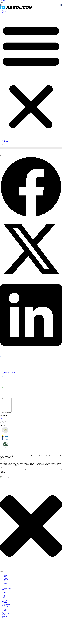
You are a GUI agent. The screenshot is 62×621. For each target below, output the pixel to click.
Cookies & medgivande (5, 613)
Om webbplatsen (4, 611)
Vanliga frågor (6, 596)
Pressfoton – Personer (5, 150)
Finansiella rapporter (6, 586)
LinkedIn (3, 619)
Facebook (3, 614)
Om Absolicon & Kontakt (5, 13)
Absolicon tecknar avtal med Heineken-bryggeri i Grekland (50, 4)
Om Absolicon (4, 592)
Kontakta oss (4, 589)
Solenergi (5, 576)
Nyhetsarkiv (5, 582)
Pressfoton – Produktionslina (6, 152)
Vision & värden (6, 574)
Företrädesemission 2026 (7, 588)
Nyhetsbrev (5, 583)
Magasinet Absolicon (7, 585)
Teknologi (3, 597)
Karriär (5, 609)
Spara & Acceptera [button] (2, 476)
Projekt (5, 580)
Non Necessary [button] (2, 471)
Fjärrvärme (3, 10)
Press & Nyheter (4, 601)
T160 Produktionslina (7, 579)
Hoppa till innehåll (2, 0)
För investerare (4, 12)
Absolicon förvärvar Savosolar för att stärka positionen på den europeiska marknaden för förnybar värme (23, 4)
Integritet (1, 417)
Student (5, 610)
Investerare (3, 605)
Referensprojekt (4, 11)
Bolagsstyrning (6, 587)
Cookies (1, 418)
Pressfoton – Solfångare (5, 153)
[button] (31, 76)
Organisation (5, 575)
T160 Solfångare (6, 578)
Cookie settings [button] (2, 457)
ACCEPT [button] (8, 457)
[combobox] (4, 480)
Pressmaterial (5, 584)
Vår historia (5, 573)
